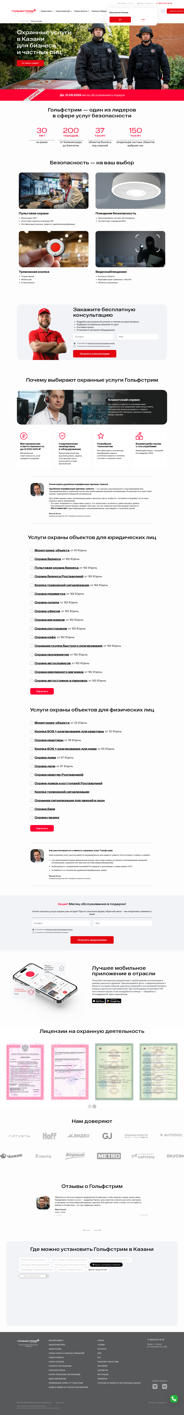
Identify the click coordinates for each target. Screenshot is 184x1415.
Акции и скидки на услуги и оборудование (68, 1387)
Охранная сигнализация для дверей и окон (70, 800)
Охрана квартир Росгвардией (59, 775)
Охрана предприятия (52, 655)
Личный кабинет (56, 1340)
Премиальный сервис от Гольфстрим (66, 1383)
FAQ (99, 1357)
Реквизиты (102, 1379)
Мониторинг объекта (52, 550)
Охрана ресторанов (51, 628)
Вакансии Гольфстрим (108, 1362)
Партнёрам (122, 3)
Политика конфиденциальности (28, 1408)
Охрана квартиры (63, 11)
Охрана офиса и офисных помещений (66, 1353)
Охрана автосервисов (53, 663)
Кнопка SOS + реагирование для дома (66, 749)
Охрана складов (56, 1362)
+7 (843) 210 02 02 (164, 3)
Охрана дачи (45, 766)
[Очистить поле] (46, 1276)
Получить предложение (92, 939)
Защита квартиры (57, 1345)
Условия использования (50, 1408)
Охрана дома (46, 11)
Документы (103, 1370)
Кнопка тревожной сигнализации (62, 585)
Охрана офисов (47, 611)
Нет (143, 19)
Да (120, 19)
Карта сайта (60, 1402)
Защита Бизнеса (56, 1357)
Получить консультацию (95, 353)
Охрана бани (45, 809)
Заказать (42, 691)
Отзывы (101, 1345)
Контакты (102, 1349)
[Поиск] (163, 11)
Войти (141, 3)
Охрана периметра (50, 594)
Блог (100, 1353)
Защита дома (55, 1349)
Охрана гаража (47, 817)
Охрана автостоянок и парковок (61, 681)
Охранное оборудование (101, 11)
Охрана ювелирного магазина (59, 672)
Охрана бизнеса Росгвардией (59, 576)
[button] (90, 1106)
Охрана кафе (45, 637)
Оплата (150, 3)
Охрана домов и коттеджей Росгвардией (68, 783)
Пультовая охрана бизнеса (57, 568)
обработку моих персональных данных (101, 343)
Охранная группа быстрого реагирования (68, 646)
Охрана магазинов (50, 620)
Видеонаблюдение (57, 1379)
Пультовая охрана (57, 1370)
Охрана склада (47, 602)
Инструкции (103, 1374)
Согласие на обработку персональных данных (119, 1383)
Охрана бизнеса (80, 11)
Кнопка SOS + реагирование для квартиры (69, 731)
